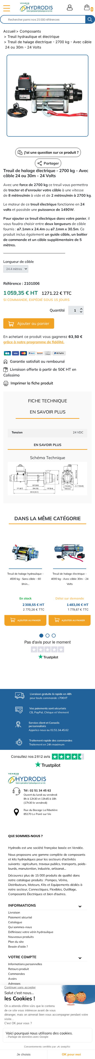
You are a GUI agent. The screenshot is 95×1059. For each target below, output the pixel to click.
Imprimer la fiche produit (32, 383)
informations (22, 905)
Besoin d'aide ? (18, 946)
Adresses (14, 983)
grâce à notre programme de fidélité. (33, 342)
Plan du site (16, 941)
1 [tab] (41, 636)
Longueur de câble (18, 261)
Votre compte (22, 957)
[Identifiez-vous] (69, 7)
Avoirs (12, 978)
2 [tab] (47, 636)
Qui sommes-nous (20, 927)
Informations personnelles (25, 964)
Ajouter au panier (32, 323)
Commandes (16, 974)
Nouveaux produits (21, 937)
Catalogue (15, 922)
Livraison (14, 912)
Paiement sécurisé (20, 917)
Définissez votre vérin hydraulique (30, 932)
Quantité (57, 310)
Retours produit (18, 969)
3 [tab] (54, 636)
